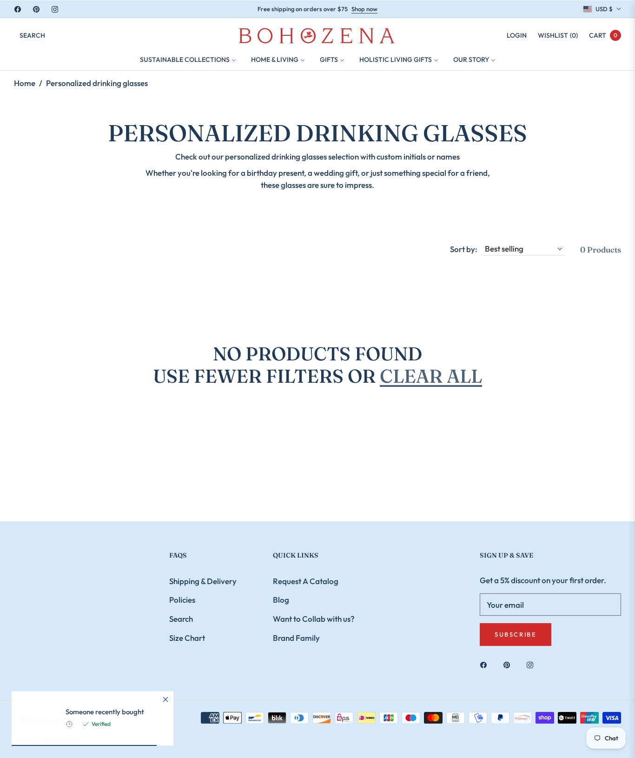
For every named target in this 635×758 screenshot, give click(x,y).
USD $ (604, 9)
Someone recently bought (105, 712)
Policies (182, 600)
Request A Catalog (305, 581)
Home (24, 83)
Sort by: (463, 249)
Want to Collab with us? (314, 619)
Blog (281, 600)
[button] (32, 35)
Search (181, 619)
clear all (431, 376)
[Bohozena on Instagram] (532, 664)
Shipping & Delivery (203, 581)
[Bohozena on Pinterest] (509, 664)
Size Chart (187, 638)
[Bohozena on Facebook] (486, 664)
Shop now (364, 9)
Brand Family (296, 638)
